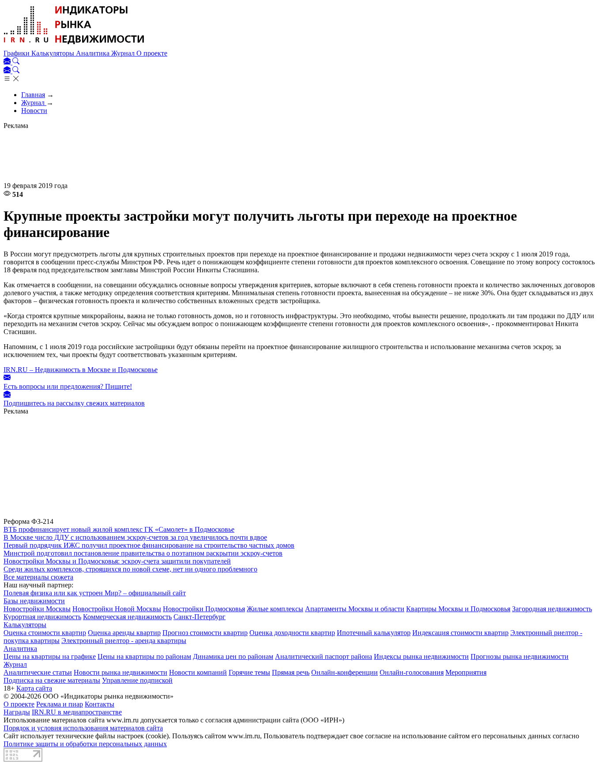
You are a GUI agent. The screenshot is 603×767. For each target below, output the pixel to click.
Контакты (99, 704)
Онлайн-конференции (344, 672)
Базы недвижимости (34, 601)
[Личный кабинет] (8, 62)
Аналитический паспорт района (323, 656)
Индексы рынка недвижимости (421, 656)
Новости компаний (198, 672)
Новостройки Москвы (37, 609)
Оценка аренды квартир (124, 632)
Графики (17, 53)
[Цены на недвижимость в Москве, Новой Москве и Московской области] (74, 45)
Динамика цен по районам (233, 656)
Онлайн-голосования (412, 672)
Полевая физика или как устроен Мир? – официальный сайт (95, 593)
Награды (17, 712)
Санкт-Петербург (199, 616)
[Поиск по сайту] (15, 62)
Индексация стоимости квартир (460, 632)
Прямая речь (290, 672)
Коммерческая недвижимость (127, 616)
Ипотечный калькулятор (374, 632)
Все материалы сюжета (38, 577)
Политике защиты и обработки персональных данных (85, 744)
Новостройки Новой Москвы (116, 609)
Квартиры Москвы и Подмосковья (458, 609)
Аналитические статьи (38, 672)
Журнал (123, 53)
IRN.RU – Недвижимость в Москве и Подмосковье (81, 369)
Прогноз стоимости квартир (205, 632)
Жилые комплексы (275, 609)
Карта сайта (34, 688)
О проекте (151, 53)
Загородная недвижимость (552, 609)
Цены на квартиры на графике (50, 656)
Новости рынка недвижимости (120, 672)
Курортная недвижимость (42, 616)
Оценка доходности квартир (292, 632)
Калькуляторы (53, 53)
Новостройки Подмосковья (204, 609)
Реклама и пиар (59, 704)
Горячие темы (249, 672)
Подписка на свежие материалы (52, 680)
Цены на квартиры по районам (144, 656)
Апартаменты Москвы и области (354, 609)
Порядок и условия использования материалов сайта (83, 728)
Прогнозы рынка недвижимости (520, 656)
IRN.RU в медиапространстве (77, 712)
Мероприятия (465, 672)
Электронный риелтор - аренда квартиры (123, 640)
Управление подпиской (137, 680)
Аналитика (93, 53)
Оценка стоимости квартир (45, 632)
